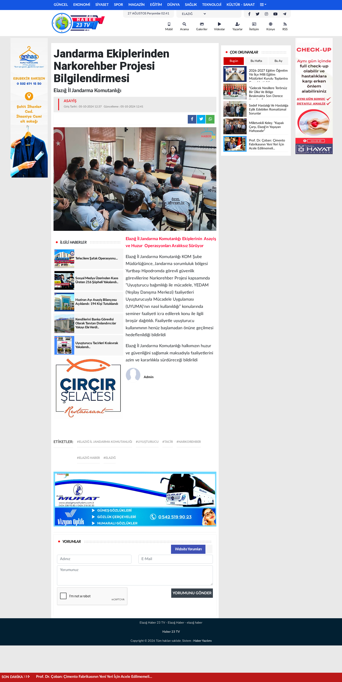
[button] (263, 5)
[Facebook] (249, 14)
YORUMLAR (71, 542)
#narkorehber (189, 441)
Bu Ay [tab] (278, 61)
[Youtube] (275, 14)
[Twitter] (257, 14)
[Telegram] (284, 14)
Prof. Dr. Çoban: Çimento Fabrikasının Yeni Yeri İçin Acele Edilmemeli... (94, 677)
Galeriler (202, 29)
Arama (184, 29)
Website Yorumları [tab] (188, 549)
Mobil (169, 29)
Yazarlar (237, 29)
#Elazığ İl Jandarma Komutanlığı (104, 441)
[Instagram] (266, 14)
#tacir (167, 441)
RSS (285, 29)
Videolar (219, 29)
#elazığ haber (88, 458)
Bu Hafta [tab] (256, 61)
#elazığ (110, 458)
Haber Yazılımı (202, 640)
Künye (270, 29)
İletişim (254, 29)
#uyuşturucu (147, 441)
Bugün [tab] (234, 61)
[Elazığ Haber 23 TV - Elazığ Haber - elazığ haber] (78, 23)
